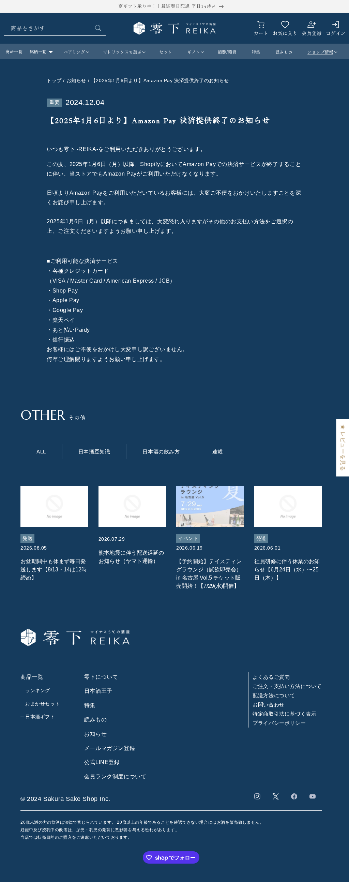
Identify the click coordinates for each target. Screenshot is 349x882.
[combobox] (55, 28)
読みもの (95, 719)
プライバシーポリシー (279, 723)
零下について (101, 677)
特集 (89, 705)
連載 (217, 451)
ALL (41, 451)
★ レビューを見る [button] (343, 447)
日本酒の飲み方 (161, 451)
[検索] (98, 27)
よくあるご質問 (271, 677)
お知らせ (95, 734)
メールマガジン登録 (109, 748)
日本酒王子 (98, 691)
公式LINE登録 (102, 762)
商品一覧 (13, 51)
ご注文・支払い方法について (287, 686)
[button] (76, 52)
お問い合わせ (269, 704)
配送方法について (274, 695)
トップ (54, 80)
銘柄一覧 (38, 51)
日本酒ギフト (40, 716)
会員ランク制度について (115, 776)
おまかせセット (42, 703)
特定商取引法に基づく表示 (284, 714)
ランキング (37, 690)
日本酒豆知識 (94, 451)
